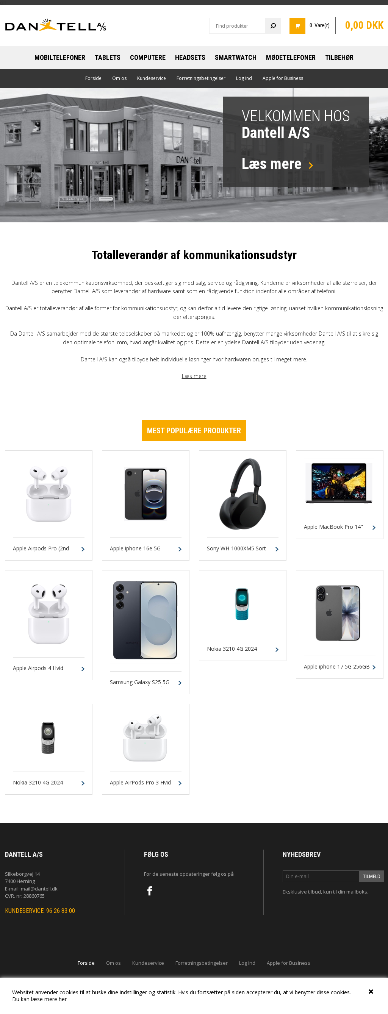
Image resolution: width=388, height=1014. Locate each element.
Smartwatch (236, 57)
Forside (93, 78)
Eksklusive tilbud (302, 891)
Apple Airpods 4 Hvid (38, 668)
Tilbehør (339, 57)
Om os (119, 78)
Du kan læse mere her (39, 999)
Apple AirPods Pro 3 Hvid (140, 783)
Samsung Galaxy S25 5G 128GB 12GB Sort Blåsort (141, 685)
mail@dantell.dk (39, 888)
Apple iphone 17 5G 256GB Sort (337, 670)
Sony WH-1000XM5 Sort (236, 548)
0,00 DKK (364, 25)
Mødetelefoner (291, 57)
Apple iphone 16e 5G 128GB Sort (135, 551)
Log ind (244, 78)
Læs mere (194, 376)
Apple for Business (283, 78)
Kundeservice (151, 78)
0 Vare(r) (320, 25)
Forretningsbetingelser (201, 78)
